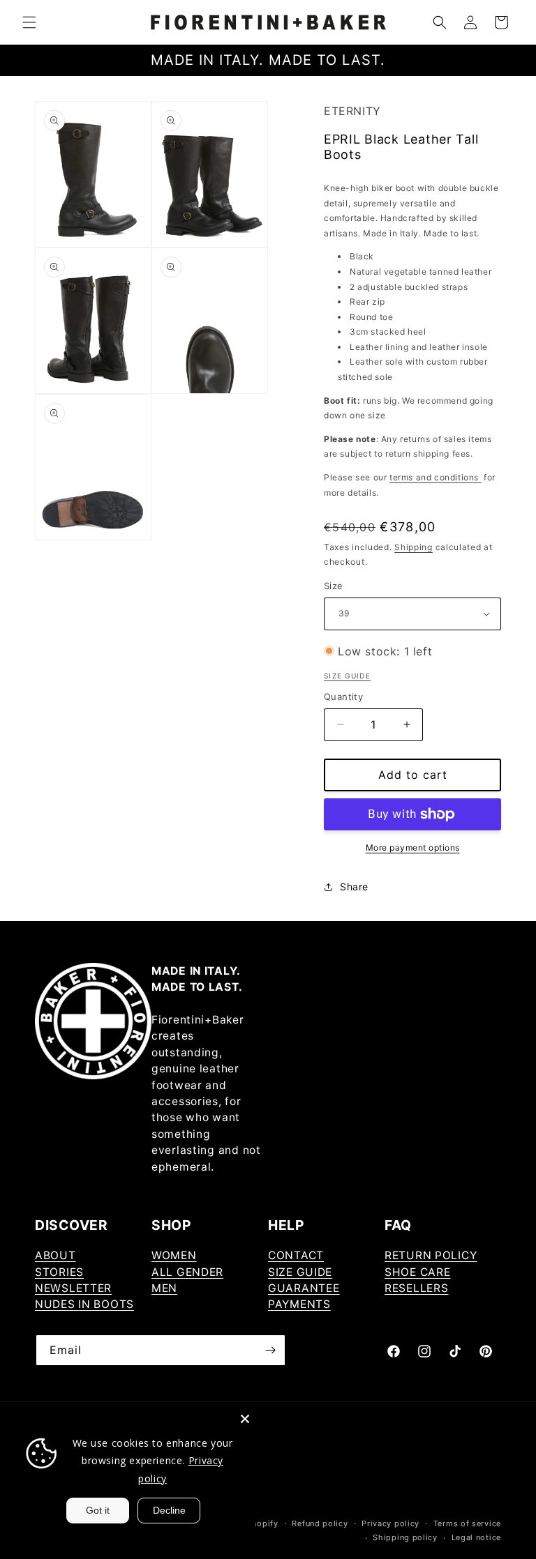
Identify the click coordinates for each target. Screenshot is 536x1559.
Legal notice (476, 1537)
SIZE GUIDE (300, 1272)
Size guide (347, 675)
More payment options (413, 847)
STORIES (59, 1272)
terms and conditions (435, 477)
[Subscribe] (270, 1350)
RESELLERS (416, 1288)
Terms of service (467, 1523)
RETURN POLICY (431, 1255)
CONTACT (296, 1255)
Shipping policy (405, 1537)
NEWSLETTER (73, 1288)
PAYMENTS (299, 1304)
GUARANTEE (303, 1288)
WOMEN (174, 1255)
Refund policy (320, 1523)
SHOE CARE (417, 1272)
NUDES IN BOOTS (84, 1304)
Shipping (413, 547)
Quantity (343, 696)
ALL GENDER (187, 1272)
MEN (164, 1288)
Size (333, 585)
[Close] (245, 1419)
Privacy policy (390, 1523)
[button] (29, 22)
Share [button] (354, 886)
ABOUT (55, 1255)
